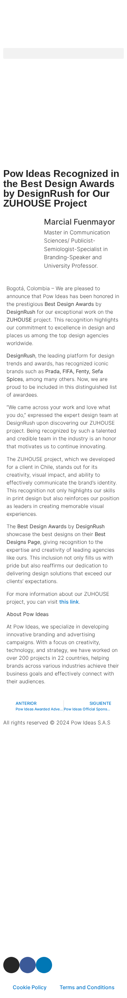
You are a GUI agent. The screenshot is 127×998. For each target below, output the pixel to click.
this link (69, 601)
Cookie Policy (30, 987)
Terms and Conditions (87, 987)
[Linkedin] (44, 965)
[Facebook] (28, 965)
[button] (63, 53)
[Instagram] (11, 965)
